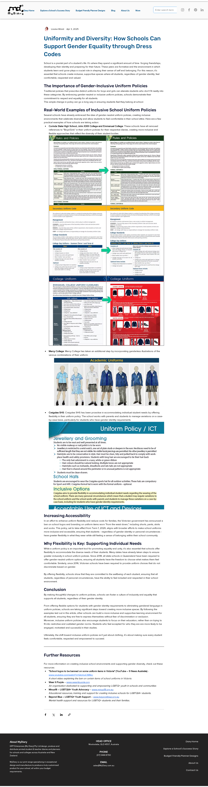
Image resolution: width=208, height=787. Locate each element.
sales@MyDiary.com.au (103, 765)
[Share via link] (69, 714)
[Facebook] (189, 10)
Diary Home (192, 741)
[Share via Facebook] (45, 714)
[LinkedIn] (202, 10)
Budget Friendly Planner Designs (186, 755)
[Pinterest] (196, 10)
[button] (138, 11)
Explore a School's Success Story (186, 748)
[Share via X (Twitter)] (53, 714)
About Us (193, 763)
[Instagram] (183, 10)
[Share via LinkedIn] (61, 714)
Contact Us (192, 770)
